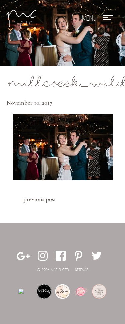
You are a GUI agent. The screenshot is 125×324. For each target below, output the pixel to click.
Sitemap (81, 270)
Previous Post (39, 199)
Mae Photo (21, 18)
